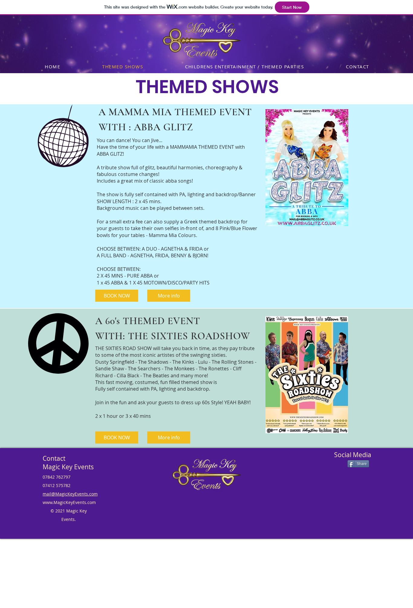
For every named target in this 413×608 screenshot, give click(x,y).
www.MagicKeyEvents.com (69, 502)
